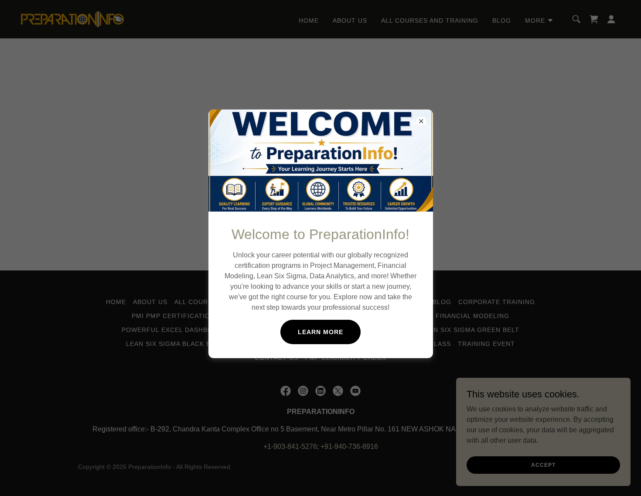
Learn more (320, 331)
